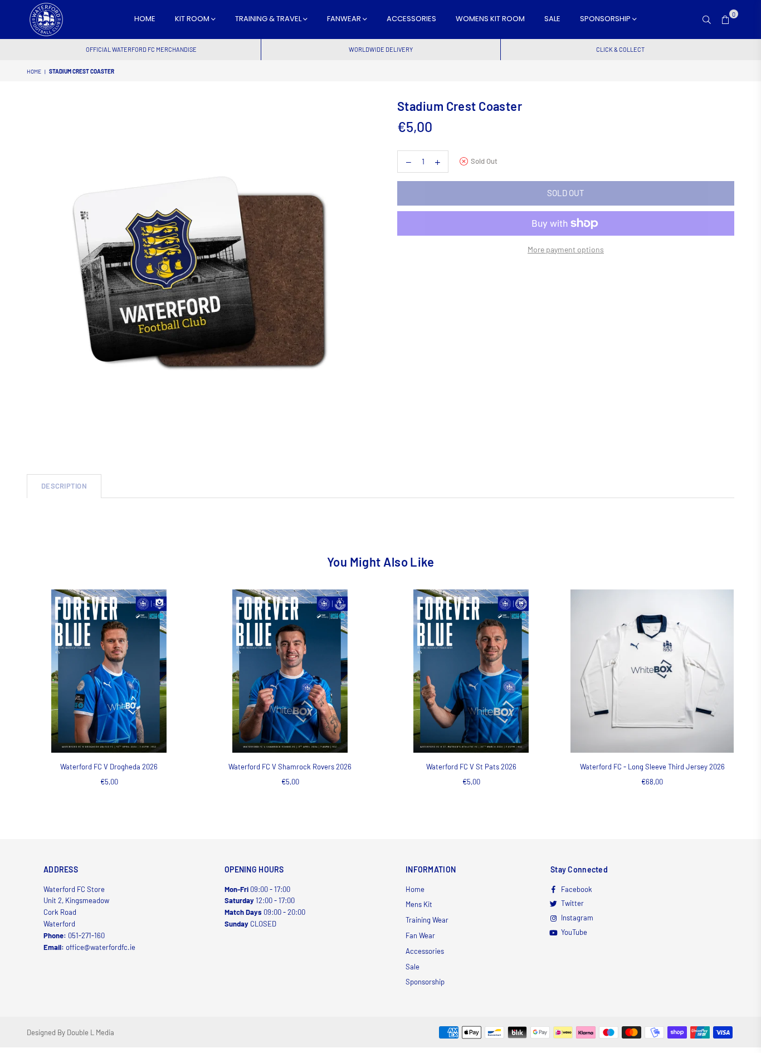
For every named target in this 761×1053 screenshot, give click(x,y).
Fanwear (345, 18)
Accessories (411, 18)
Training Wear (427, 919)
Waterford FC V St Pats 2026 (471, 766)
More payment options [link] (566, 249)
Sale (552, 18)
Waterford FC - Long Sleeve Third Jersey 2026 (652, 766)
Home (144, 18)
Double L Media (90, 1032)
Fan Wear (420, 935)
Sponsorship (606, 18)
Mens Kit (419, 904)
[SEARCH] (706, 19)
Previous (11, 700)
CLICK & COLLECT (620, 49)
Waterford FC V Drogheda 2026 (109, 766)
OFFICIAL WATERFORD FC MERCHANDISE (141, 49)
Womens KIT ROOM (490, 18)
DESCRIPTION (64, 485)
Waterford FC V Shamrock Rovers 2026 (290, 766)
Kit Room (193, 18)
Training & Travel (269, 18)
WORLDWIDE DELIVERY (381, 49)
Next (749, 700)
